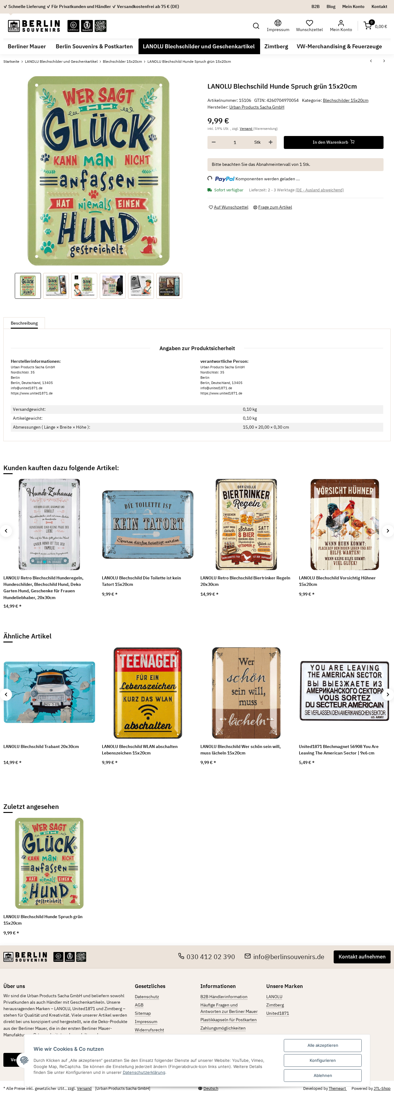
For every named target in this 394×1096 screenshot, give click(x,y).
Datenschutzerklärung (144, 1072)
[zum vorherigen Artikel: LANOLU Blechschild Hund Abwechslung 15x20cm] (370, 61)
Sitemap (143, 1013)
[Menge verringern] (213, 142)
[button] (256, 26)
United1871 (277, 1013)
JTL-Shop (382, 1088)
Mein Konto (353, 6)
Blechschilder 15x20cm (345, 100)
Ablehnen (323, 1075)
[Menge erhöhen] (270, 142)
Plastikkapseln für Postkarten (228, 1019)
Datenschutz (147, 996)
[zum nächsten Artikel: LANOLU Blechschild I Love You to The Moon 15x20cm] (384, 61)
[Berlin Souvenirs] (57, 26)
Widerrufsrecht (149, 1030)
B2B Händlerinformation (223, 996)
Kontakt (379, 6)
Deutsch (210, 1088)
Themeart (338, 1088)
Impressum (146, 1021)
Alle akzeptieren (323, 1045)
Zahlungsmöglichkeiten (223, 1028)
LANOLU (274, 996)
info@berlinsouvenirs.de (288, 957)
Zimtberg (275, 1005)
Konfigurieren (323, 1060)
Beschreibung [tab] (24, 323)
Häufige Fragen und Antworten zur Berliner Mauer (229, 1008)
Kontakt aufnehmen (362, 956)
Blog (331, 6)
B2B (316, 6)
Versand (246, 128)
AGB (139, 1005)
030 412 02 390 (211, 957)
